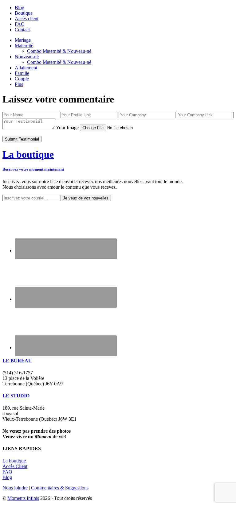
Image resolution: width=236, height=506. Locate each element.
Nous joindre (15, 487)
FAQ (7, 471)
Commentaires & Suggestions (59, 487)
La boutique (14, 460)
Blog (7, 477)
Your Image (67, 127)
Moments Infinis (23, 498)
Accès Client (14, 466)
